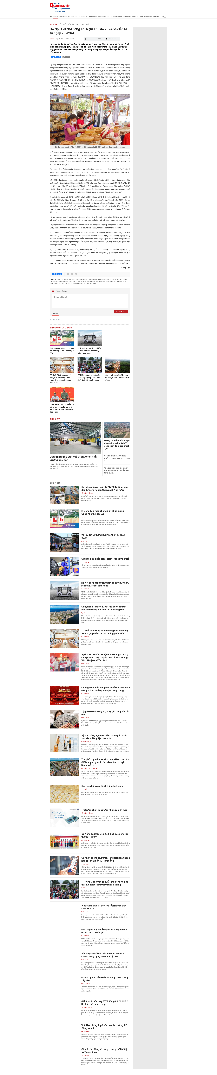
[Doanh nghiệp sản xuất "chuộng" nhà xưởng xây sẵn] (75, 438)
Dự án (83, 613)
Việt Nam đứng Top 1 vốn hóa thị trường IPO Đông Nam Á (104, 1027)
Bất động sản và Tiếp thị (89, 768)
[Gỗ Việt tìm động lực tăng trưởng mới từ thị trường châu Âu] (64, 1057)
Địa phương (80, 24)
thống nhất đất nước (65, 281)
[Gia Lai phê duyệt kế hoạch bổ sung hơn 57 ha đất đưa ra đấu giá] (117, 365)
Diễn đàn (71, 24)
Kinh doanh (85, 541)
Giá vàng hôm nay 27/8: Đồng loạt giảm (102, 786)
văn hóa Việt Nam (90, 283)
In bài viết (67, 57)
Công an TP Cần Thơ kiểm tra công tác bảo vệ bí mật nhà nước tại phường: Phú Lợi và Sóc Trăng (62, 408)
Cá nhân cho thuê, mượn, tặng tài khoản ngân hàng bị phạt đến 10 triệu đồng (105, 859)
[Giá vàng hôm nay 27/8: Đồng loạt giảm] (64, 794)
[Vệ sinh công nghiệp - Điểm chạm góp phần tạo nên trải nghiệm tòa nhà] (64, 743)
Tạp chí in (140, 16)
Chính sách (85, 864)
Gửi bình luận (121, 312)
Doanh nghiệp (86, 741)
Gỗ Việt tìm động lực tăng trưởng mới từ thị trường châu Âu (117, 458)
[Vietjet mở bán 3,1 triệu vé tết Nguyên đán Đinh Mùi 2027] (64, 913)
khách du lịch (114, 279)
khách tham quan (89, 279)
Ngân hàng (85, 663)
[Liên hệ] (76, 274)
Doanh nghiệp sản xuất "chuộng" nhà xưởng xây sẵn (73, 458)
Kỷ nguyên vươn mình (151, 16)
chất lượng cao (78, 283)
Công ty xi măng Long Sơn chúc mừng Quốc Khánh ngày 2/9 (62, 350)
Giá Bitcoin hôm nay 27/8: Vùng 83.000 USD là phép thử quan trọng (104, 1003)
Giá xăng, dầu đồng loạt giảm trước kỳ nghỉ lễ (105, 558)
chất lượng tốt (100, 281)
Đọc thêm (55, 483)
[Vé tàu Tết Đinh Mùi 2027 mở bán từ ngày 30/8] (64, 542)
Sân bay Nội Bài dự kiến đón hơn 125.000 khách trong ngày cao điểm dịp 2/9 (103, 955)
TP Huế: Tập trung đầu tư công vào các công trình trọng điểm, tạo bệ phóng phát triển (60, 379)
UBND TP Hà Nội (62, 279)
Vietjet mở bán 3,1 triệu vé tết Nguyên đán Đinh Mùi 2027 (103, 907)
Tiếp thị (55, 16)
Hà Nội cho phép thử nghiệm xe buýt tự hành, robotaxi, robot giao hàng (89, 350)
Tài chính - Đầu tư (87, 493)
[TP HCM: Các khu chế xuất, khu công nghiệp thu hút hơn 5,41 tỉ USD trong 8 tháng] (90, 365)
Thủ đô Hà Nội (77, 281)
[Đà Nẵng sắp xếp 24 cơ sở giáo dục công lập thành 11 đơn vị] (64, 841)
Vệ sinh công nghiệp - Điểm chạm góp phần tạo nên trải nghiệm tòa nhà (104, 737)
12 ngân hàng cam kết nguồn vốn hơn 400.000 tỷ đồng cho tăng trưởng (117, 470)
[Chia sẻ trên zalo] (72, 274)
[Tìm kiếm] (163, 17)
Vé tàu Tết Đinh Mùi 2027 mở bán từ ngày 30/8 (103, 536)
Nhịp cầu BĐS (85, 983)
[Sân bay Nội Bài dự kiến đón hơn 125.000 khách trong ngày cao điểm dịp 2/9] (64, 961)
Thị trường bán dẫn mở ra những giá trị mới (104, 810)
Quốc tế (88, 24)
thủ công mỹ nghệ (75, 279)
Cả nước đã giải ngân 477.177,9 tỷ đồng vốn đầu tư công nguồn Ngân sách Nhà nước (104, 488)
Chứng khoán (85, 1031)
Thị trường (85, 562)
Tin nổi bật (55, 419)
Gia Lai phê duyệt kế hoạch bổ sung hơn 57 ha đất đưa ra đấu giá (117, 377)
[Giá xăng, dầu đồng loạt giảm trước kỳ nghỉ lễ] (64, 566)
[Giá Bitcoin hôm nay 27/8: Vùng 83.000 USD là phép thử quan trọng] (64, 1009)
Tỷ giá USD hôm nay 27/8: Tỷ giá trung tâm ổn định (105, 713)
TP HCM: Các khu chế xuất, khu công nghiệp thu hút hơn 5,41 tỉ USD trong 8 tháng (89, 377)
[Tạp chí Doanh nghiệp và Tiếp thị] (60, 6)
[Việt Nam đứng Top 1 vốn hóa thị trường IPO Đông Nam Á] (64, 1033)
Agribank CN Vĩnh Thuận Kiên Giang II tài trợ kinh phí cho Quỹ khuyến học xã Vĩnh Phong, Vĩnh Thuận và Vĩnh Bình (104, 657)
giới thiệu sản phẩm (102, 279)
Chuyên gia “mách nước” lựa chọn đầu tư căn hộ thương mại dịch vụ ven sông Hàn (103, 608)
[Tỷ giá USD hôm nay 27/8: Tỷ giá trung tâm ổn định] (64, 719)
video (134, 16)
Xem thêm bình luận (56, 320)
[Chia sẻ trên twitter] (68, 274)
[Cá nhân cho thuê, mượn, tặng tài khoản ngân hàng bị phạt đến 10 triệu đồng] (64, 865)
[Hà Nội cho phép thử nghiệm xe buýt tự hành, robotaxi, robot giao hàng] (90, 338)
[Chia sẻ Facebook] (56, 57)
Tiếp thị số (62, 24)
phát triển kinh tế (89, 281)
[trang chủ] (51, 17)
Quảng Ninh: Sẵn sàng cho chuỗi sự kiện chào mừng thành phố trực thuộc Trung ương (105, 689)
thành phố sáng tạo (113, 281)
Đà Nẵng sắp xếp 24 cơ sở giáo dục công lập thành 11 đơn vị (104, 835)
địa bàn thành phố (65, 283)
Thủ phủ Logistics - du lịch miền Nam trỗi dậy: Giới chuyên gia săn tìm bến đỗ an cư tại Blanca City (105, 762)
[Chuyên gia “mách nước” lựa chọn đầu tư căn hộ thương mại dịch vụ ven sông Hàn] (64, 614)
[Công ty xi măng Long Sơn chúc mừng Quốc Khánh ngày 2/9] (62, 338)
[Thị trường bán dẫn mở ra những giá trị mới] (64, 818)
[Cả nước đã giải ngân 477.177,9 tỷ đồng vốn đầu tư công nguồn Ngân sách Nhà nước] (64, 495)
